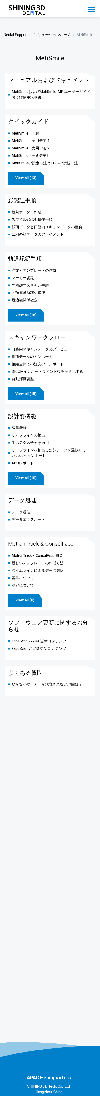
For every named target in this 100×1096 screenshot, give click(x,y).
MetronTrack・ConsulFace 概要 (37, 555)
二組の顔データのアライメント (38, 234)
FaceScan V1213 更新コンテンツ (39, 648)
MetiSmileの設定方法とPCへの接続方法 (45, 163)
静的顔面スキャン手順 (30, 285)
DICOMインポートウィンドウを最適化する (47, 371)
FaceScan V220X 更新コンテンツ (39, 641)
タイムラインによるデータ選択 (38, 570)
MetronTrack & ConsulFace (40, 544)
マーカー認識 (23, 278)
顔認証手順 (22, 200)
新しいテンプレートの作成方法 (38, 563)
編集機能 (19, 428)
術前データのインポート (32, 356)
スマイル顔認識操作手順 (32, 219)
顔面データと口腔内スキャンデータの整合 (47, 227)
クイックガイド (28, 121)
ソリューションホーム (52, 35)
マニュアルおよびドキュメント (49, 80)
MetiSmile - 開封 (25, 133)
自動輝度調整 (23, 379)
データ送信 (21, 512)
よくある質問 (25, 673)
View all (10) (26, 478)
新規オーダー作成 (26, 212)
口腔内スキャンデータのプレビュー (41, 349)
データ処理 (22, 500)
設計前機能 (22, 416)
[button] (91, 8)
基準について (23, 578)
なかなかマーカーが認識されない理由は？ (47, 684)
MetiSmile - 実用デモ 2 (31, 148)
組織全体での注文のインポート (38, 364)
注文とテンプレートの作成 (34, 270)
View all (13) (26, 178)
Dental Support (15, 35)
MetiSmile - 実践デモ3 (30, 155)
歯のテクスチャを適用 (30, 442)
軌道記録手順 (25, 258)
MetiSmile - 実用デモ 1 (31, 141)
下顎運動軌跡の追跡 (28, 293)
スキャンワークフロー (37, 337)
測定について (23, 585)
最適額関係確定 (25, 300)
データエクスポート (28, 519)
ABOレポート (23, 463)
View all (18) (26, 315)
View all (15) (26, 394)
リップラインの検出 (28, 435)
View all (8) (24, 600)
